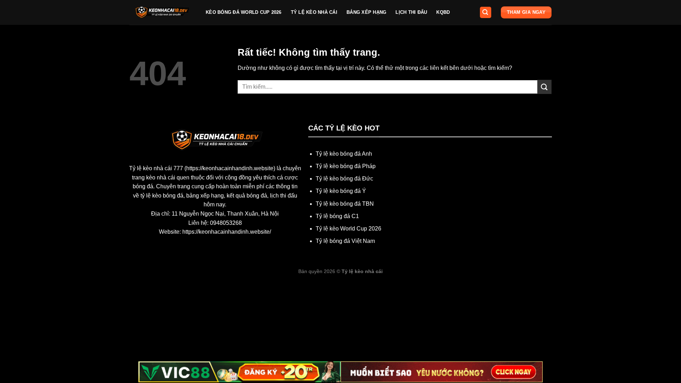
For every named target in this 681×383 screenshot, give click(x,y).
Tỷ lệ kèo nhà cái (314, 12)
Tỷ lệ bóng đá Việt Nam (345, 241)
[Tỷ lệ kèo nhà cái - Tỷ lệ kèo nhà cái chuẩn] (162, 12)
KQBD (443, 12)
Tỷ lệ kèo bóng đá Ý (341, 191)
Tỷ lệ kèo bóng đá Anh (344, 154)
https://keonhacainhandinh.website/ (226, 232)
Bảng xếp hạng (366, 12)
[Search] (485, 12)
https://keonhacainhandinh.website (229, 168)
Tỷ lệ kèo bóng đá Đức (344, 179)
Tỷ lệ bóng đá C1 (337, 216)
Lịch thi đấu (411, 12)
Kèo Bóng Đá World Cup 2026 (244, 12)
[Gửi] (544, 87)
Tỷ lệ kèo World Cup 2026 (348, 229)
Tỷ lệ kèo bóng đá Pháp (346, 166)
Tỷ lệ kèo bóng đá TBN (345, 204)
